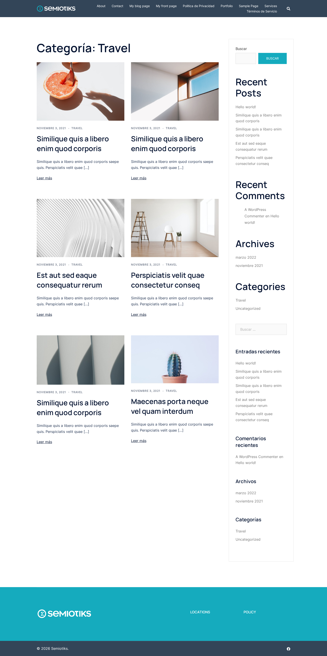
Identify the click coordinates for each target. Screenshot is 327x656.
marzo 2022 (246, 257)
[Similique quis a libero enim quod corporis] (80, 91)
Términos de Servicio (262, 11)
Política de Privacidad (198, 6)
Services (270, 6)
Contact (117, 6)
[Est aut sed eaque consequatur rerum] (80, 227)
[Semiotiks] (56, 8)
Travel (77, 128)
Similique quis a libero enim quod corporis (73, 143)
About (101, 6)
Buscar (241, 48)
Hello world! (246, 107)
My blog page (139, 6)
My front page (166, 6)
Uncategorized (248, 308)
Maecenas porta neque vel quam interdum (169, 406)
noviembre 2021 (249, 265)
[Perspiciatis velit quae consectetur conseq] (175, 227)
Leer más (44, 178)
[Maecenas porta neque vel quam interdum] (175, 359)
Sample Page (248, 6)
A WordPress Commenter (257, 456)
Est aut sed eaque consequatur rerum (69, 280)
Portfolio (227, 6)
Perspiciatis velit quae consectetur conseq (167, 280)
